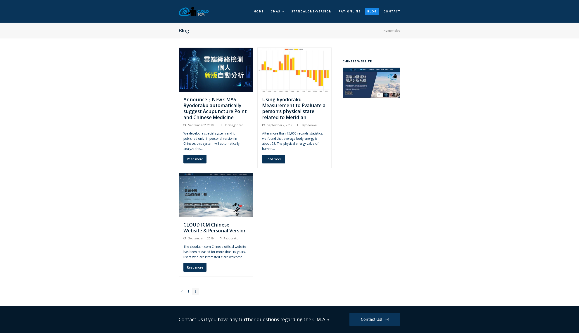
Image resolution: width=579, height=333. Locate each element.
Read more (195, 159)
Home (388, 30)
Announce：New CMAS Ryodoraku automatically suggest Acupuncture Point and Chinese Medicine (215, 108)
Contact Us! (371, 319)
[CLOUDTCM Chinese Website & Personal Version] (216, 195)
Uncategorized (234, 125)
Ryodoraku (309, 125)
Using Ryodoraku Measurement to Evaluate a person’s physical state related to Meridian (293, 108)
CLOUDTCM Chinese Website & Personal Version (215, 228)
